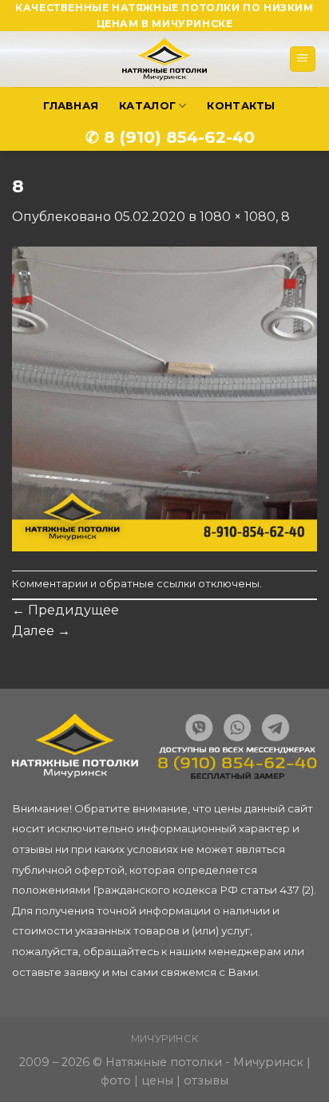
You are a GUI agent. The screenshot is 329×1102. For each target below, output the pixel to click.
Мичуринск (165, 1039)
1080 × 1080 (237, 216)
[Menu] (303, 59)
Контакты (241, 106)
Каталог (147, 106)
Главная (70, 106)
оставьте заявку (56, 972)
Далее (41, 630)
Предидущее (65, 610)
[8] (164, 397)
